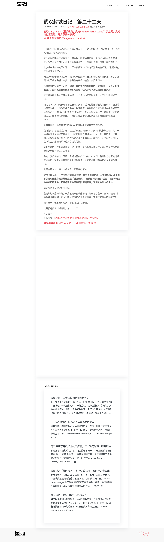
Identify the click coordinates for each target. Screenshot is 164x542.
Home (109, 5)
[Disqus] (82, 276)
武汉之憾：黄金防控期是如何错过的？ (71, 397)
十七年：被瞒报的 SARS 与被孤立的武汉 (72, 422)
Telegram (129, 5)
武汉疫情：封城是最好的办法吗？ (69, 495)
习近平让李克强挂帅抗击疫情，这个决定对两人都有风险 (81, 446)
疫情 (87, 27)
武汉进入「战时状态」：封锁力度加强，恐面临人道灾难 (80, 470)
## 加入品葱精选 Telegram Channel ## (64, 38)
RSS (118, 5)
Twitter (141, 5)
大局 (73, 27)
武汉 (69, 27)
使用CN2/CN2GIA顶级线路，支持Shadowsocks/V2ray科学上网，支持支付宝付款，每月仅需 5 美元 (82, 33)
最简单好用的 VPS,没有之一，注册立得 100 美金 (70, 223)
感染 (77, 27)
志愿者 (82, 27)
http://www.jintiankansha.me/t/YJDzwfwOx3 (76, 217)
